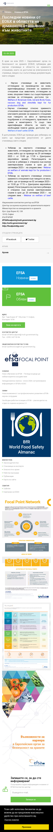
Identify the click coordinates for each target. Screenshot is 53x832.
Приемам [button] (26, 827)
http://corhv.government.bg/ (14, 223)
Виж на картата (13, 325)
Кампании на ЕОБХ (11, 492)
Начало (7, 12)
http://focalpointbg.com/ (13, 226)
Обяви (25, 296)
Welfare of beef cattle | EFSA (20, 131)
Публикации (9, 476)
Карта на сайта (10, 480)
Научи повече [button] (12, 820)
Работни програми (11, 473)
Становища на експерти (14, 466)
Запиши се (31, 799)
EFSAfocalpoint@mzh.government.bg (19, 220)
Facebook (11, 239)
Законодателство (11, 463)
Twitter (31, 239)
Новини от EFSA (21, 12)
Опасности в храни (11, 469)
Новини (26, 275)
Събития (7, 489)
